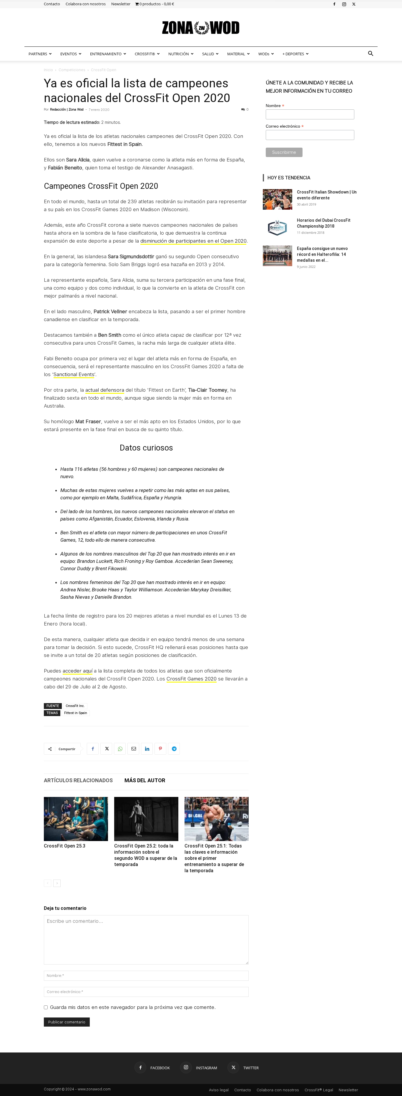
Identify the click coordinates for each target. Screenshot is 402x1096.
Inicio (48, 70)
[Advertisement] (310, 318)
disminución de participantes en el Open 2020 (193, 241)
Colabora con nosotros (86, 3)
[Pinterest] (160, 749)
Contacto (52, 3)
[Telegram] (174, 749)
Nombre (275, 106)
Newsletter (120, 3)
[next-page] (57, 883)
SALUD (208, 53)
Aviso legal (219, 1090)
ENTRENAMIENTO (106, 53)
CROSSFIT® (145, 53)
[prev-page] (47, 883)
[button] (370, 54)
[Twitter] (353, 4)
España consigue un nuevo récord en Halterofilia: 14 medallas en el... (322, 254)
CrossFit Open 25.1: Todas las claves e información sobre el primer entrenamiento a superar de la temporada (214, 858)
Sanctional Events (74, 374)
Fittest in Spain (75, 713)
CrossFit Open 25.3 (64, 846)
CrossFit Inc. (75, 706)
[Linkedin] (147, 749)
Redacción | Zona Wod (67, 109)
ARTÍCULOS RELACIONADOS (78, 780)
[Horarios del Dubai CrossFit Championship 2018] (277, 227)
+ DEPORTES (293, 53)
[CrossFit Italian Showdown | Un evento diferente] (277, 199)
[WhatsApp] (120, 749)
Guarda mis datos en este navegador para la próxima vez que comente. (133, 1007)
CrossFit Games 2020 (192, 679)
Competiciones (72, 70)
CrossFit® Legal (319, 1090)
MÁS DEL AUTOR (144, 780)
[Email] (133, 749)
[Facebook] (334, 4)
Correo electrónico (285, 126)
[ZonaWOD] (201, 28)
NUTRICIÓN (178, 53)
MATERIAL (236, 53)
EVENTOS (68, 53)
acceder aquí (77, 671)
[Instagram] (344, 4)
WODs (263, 53)
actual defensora (104, 390)
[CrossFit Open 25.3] (76, 819)
